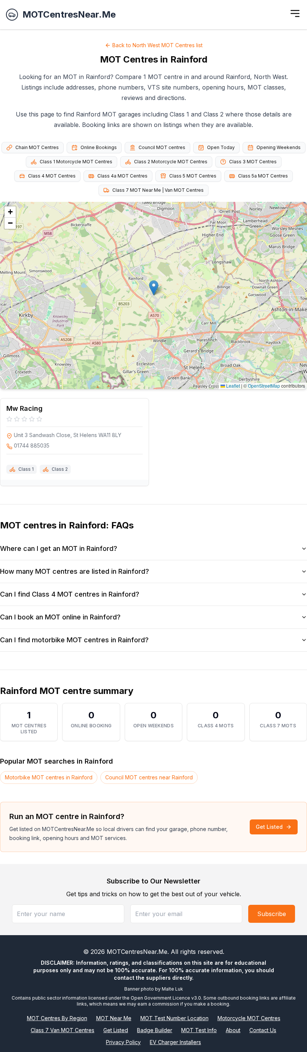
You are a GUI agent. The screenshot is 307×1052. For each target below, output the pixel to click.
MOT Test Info (199, 1030)
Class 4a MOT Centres (122, 176)
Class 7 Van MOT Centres (62, 1030)
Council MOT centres (162, 147)
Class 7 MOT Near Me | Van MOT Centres (158, 190)
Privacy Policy (123, 1042)
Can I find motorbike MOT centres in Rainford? (74, 640)
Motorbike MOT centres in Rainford (48, 777)
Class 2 (60, 469)
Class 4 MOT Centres (52, 176)
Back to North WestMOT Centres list (157, 45)
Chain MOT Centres (37, 147)
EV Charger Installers (175, 1042)
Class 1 (26, 469)
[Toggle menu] (295, 13)
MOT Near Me (113, 1018)
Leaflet (232, 385)
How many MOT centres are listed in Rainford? (74, 571)
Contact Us (262, 1030)
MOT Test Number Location (174, 1018)
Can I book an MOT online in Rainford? (60, 617)
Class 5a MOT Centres (263, 176)
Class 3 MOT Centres (253, 161)
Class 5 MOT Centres (192, 176)
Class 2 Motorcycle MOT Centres (170, 161)
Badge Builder (154, 1030)
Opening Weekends (278, 147)
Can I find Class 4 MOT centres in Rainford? (69, 594)
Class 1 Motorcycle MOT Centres (76, 161)
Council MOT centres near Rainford (149, 777)
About (233, 1030)
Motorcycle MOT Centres (249, 1018)
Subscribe (271, 914)
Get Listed (269, 827)
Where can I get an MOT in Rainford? (58, 548)
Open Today (221, 147)
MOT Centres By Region (57, 1018)
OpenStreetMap (264, 385)
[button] (153, 287)
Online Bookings (98, 147)
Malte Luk (172, 989)
